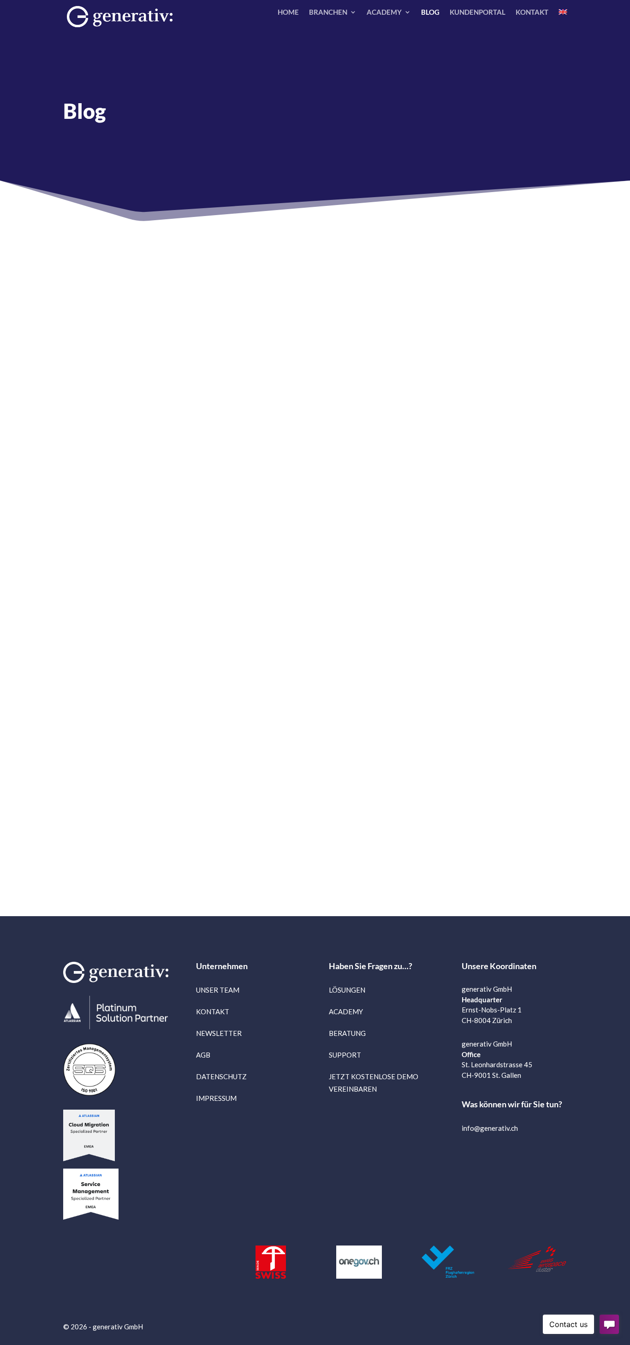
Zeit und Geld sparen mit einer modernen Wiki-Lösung (232, 705)
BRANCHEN (328, 12)
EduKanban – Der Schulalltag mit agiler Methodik (377, 698)
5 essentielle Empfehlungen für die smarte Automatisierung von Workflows (95, 711)
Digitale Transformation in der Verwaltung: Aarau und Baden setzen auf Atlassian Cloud (243, 400)
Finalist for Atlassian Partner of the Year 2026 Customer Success (100, 387)
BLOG (430, 12)
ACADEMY (384, 12)
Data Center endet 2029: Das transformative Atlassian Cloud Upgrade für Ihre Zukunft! (380, 400)
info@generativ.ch (490, 1128)
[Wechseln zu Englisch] (563, 14)
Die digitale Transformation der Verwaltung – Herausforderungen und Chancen (526, 393)
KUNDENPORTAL (477, 12)
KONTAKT (532, 12)
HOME (288, 12)
